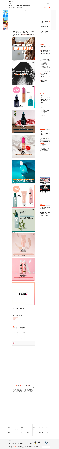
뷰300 (15, 432)
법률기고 (22, 435)
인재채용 (11, 446)
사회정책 (43, 429)
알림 (46, 435)
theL (21, 424)
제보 (46, 434)
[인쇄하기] (49, 7)
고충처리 (34, 446)
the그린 (28, 434)
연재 (33, 429)
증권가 (9, 432)
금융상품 (9, 429)
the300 (16, 424)
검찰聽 (21, 432)
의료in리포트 (28, 429)
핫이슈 (34, 427)
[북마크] (48, 7)
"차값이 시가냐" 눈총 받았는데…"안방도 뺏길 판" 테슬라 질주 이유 (44, 49)
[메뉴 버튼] (49, 1)
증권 (8, 424)
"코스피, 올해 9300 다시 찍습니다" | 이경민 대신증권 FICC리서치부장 (45, 192)
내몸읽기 (28, 427)
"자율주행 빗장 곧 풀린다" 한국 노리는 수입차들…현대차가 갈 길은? (44, 51)
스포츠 (46, 425)
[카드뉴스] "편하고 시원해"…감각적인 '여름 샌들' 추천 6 (20, 332)
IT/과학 (40, 432)
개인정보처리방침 (14, 446)
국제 (42, 432)
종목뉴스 (9, 427)
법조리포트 (22, 427)
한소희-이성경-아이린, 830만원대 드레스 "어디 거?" (20, 328)
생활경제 (11, 3)
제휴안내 (27, 446)
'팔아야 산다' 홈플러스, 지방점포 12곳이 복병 (45, 141)
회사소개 (9, 446)
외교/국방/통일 (16, 429)
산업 (39, 427)
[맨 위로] (57, 446)
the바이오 (28, 424)
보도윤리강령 (37, 446)
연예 (46, 424)
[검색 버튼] (48, 1)
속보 (39, 435)
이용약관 (23, 446)
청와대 (15, 427)
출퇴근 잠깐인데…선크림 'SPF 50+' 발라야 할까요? (19, 327)
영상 (46, 429)
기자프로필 (47, 432)
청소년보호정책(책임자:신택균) (19, 446)
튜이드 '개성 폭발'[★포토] (43, 183)
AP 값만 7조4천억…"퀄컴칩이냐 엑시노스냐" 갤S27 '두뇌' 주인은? (44, 54)
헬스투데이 (28, 432)
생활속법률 (22, 429)
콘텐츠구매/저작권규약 (31, 446)
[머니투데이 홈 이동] (11, 440)
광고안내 (25, 446)
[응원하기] (17, 342)
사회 (39, 429)
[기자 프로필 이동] (13, 343)
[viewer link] (34, 58)
